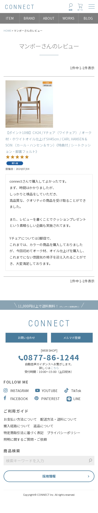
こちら (54, 368)
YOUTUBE (50, 390)
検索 (71, 10)
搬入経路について (17, 426)
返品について (44, 426)
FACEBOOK (19, 398)
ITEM (10, 18)
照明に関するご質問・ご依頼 (25, 439)
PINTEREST (50, 398)
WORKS (68, 18)
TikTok (76, 390)
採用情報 (49, 476)
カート (80, 10)
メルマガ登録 (71, 338)
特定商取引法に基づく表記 (24, 433)
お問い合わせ (26, 338)
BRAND (29, 18)
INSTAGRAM (19, 390)
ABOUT (48, 18)
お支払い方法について (20, 419)
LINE (77, 398)
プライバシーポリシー (63, 433)
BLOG (88, 18)
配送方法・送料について (58, 419)
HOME (7, 30)
